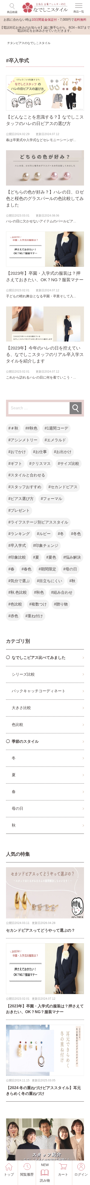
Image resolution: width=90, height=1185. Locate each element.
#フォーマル (51, 499)
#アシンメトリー (22, 440)
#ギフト (15, 464)
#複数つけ (38, 604)
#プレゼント (19, 510)
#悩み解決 (72, 557)
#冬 (61, 534)
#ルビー (44, 534)
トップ (9, 1174)
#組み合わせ (61, 592)
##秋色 (31, 428)
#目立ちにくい (49, 581)
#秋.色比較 (17, 592)
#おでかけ (17, 452)
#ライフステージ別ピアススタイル (38, 522)
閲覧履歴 (27, 1174)
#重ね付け (34, 616)
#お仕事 (40, 452)
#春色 (26, 569)
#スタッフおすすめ (24, 487)
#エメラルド (55, 440)
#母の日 (70, 569)
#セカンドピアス (63, 487)
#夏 (36, 557)
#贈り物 (61, 604)
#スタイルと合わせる (26, 475)
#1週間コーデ (56, 428)
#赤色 (13, 616)
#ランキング (19, 534)
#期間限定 (47, 569)
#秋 (72, 581)
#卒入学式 (17, 545)
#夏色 (51, 557)
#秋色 (39, 592)
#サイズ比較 (68, 464)
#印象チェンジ (45, 545)
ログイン (81, 1174)
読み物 (45, 1172)
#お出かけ (63, 452)
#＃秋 (13, 428)
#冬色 (76, 534)
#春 (11, 569)
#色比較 (15, 604)
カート (63, 1174)
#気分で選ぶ (19, 581)
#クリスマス (40, 464)
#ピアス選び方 (21, 499)
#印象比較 (17, 557)
